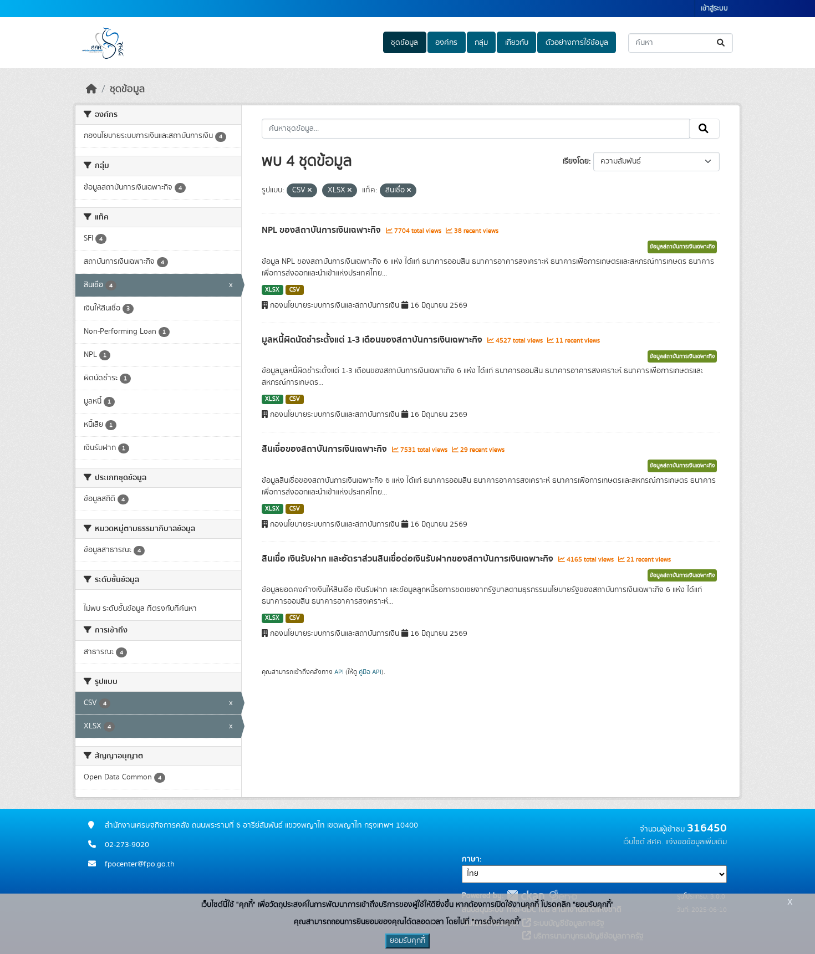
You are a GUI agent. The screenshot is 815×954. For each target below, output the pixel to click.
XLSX (272, 289)
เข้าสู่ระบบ (714, 8)
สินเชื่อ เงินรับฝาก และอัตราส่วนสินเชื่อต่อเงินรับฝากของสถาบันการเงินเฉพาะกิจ (409, 559)
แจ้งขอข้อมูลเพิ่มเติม (696, 842)
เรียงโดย (576, 161)
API (339, 672)
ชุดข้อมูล (404, 42)
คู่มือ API (370, 672)
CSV (294, 289)
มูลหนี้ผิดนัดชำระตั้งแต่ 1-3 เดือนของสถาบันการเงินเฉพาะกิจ (373, 340)
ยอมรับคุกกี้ (407, 940)
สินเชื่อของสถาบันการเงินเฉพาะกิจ (325, 449)
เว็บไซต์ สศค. (643, 842)
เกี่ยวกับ (516, 42)
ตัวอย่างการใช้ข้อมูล (577, 42)
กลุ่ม (481, 42)
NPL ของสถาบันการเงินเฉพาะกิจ (322, 230)
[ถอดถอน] (310, 190)
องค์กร (446, 42)
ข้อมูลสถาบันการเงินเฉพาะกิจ (682, 247)
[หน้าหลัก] (91, 89)
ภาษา (471, 859)
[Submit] (721, 43)
